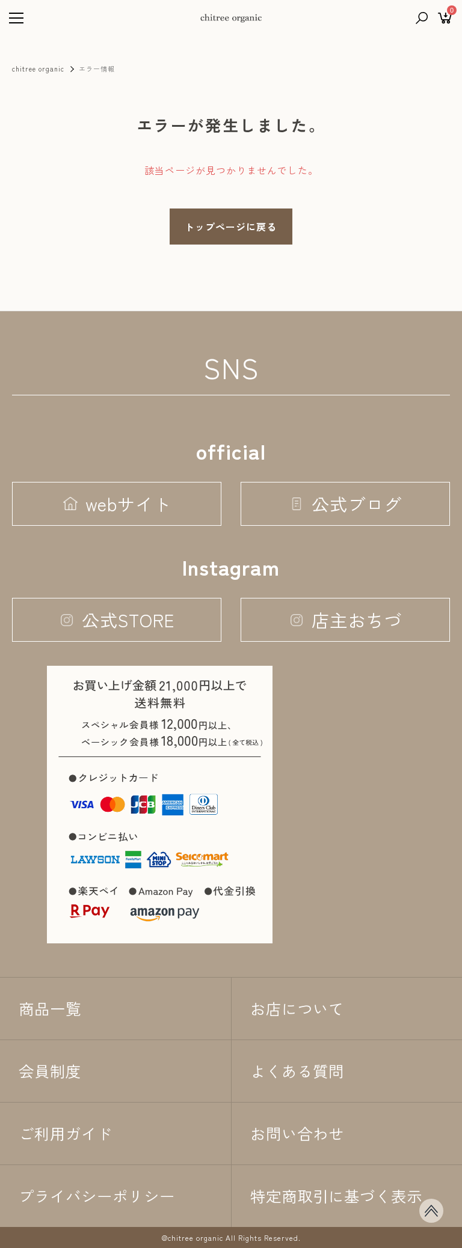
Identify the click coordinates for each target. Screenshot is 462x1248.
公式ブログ (357, 503)
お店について (297, 1008)
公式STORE (128, 619)
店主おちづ (357, 619)
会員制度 (50, 1071)
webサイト (128, 503)
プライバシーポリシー (97, 1196)
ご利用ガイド (65, 1133)
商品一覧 (50, 1008)
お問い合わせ (297, 1133)
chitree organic (38, 68)
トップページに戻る (231, 226)
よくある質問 (297, 1071)
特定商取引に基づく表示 (336, 1196)
